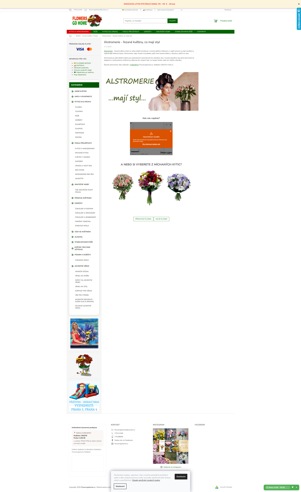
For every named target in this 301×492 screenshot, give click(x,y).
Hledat (172, 21)
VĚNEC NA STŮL (81, 286)
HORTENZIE (79, 133)
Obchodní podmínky (165, 10)
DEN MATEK (79, 170)
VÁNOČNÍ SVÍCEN (81, 271)
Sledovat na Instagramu (172, 467)
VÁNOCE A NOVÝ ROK (83, 166)
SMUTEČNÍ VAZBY (82, 184)
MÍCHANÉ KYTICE (81, 153)
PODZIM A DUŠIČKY (83, 255)
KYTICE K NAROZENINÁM (84, 148)
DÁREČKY (79, 203)
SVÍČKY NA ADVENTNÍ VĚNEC (83, 281)
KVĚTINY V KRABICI (82, 157)
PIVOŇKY (78, 107)
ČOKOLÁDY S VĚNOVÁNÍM (85, 213)
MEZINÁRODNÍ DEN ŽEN (84, 174)
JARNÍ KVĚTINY (81, 91)
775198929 (118, 437)
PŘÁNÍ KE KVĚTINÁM (83, 198)
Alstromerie (108, 51)
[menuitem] (79, 32)
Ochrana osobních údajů (83, 70)
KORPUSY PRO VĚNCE (83, 291)
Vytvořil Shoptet (226, 487)
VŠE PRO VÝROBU (82, 295)
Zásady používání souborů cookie (146, 480)
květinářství (134, 65)
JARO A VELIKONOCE (83, 96)
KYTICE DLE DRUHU (83, 102)
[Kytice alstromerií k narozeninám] (151, 188)
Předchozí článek (143, 219)
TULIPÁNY (79, 111)
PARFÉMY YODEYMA (83, 221)
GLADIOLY (79, 128)
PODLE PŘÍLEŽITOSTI (83, 143)
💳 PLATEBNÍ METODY (130, 10)
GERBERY (78, 120)
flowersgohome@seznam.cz (124, 430)
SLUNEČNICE (80, 124)
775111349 (118, 433)
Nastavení (120, 486)
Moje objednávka (80, 75)
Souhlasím (181, 476)
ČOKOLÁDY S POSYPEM (84, 209)
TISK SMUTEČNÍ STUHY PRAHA (84, 191)
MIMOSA (78, 137)
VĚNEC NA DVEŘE (82, 276)
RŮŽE (77, 116)
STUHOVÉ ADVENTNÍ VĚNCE (83, 307)
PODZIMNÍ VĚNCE (82, 260)
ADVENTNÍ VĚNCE (82, 266)
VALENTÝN (79, 178)
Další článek (161, 219)
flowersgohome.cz (121, 444)
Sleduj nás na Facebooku (123, 440)
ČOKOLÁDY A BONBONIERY (85, 217)
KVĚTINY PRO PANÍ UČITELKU (82, 248)
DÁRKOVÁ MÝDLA (82, 226)
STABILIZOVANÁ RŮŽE (84, 242)
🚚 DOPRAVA (147, 10)
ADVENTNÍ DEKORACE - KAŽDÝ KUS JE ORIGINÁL (84, 300)
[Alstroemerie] (151, 91)
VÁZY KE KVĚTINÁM (83, 232)
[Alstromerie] (123, 186)
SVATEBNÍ (79, 161)
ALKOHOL (79, 237)
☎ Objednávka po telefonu (84, 72)
